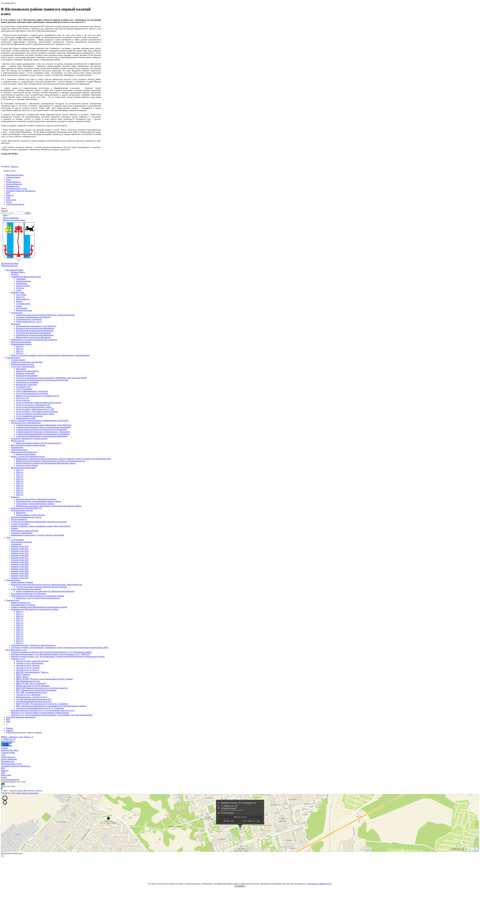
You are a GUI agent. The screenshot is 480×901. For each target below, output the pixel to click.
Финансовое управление (26, 384)
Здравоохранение (23, 281)
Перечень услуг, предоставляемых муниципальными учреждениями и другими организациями (51, 715)
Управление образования (26, 375)
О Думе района (17, 540)
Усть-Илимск (21, 308)
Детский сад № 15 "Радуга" (27, 670)
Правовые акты (12, 600)
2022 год (19, 486)
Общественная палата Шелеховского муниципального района (37, 596)
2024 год (19, 348)
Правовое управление (25, 373)
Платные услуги (18, 659)
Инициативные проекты (21, 344)
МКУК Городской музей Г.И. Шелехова (33, 686)
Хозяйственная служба (25, 418)
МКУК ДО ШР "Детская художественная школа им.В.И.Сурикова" (44, 679)
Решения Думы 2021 (19, 566)
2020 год (19, 481)
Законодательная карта (20, 602)
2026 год (19, 353)
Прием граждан (17, 441)
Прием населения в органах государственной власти (38, 443)
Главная (4, 748)
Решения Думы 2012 (19, 546)
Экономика (21, 279)
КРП (8, 719)
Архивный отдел (23, 387)
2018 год (19, 477)
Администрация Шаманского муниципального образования (41, 436)
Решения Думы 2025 (19, 575)
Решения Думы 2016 (19, 555)
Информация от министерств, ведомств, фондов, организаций (37, 535)
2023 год (19, 346)
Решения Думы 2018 (19, 560)
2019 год (19, 479)
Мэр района (21, 369)
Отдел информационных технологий (32, 391)
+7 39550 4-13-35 (8, 739)
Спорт (18, 290)
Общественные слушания (22, 582)
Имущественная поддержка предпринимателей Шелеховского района (46, 463)
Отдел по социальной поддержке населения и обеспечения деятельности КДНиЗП (51, 378)
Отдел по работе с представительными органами (37, 411)
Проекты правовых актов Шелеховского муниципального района (39, 607)
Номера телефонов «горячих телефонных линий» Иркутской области (40, 526)
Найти (28, 213)
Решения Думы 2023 (19, 571)
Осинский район (23, 304)
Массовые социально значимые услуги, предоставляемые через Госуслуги (42, 710)
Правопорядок (17, 447)
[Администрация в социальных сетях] (2, 784)
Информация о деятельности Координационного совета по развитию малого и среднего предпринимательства (63, 459)
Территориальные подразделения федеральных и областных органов (45, 315)
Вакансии (15, 497)
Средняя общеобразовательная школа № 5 (34, 701)
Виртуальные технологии (27, 793)
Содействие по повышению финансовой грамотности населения (38, 522)
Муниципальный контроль (22, 364)
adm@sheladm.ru (8, 741)
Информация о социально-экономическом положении (34, 339)
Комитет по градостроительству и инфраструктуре (37, 396)
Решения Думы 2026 (19, 578)
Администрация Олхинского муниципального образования (41, 429)
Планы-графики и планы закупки (30, 515)
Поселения (15, 324)
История (14, 274)
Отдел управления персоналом (29, 416)
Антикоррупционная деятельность (21, 717)
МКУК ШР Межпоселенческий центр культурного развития (42, 688)
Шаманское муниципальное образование (33, 337)
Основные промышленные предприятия (33, 317)
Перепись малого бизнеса (27, 465)
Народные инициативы (21, 342)
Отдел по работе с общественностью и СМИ (35, 409)
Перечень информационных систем (26, 517)
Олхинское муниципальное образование (33, 333)
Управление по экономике (27, 382)
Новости (14, 166)
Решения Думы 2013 (19, 549)
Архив (4, 777)
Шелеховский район (14, 270)
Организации (16, 313)
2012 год (19, 643)
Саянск (19, 306)
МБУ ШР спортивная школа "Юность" (32, 672)
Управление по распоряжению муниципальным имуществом (42, 380)
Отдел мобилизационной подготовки (32, 393)
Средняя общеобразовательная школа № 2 (34, 699)
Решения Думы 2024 (19, 573)
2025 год (19, 351)
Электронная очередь (10, 779)
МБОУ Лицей (22, 677)
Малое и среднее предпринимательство (28, 456)
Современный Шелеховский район (26, 277)
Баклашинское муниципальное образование (35, 331)
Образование (21, 283)
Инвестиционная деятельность (24, 452)
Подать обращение (19, 519)
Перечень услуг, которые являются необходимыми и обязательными (40, 713)
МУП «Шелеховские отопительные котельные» (36, 690)
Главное (14, 528)
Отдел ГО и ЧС (22, 398)
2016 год (19, 472)
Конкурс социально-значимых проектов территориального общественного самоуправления (50, 355)
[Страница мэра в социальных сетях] (1, 788)
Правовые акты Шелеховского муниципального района (35, 609)
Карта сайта (6, 775)
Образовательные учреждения (29, 319)
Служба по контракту (20, 524)
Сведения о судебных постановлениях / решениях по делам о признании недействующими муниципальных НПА (59, 647)
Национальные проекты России (24, 531)
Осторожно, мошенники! (21, 533)
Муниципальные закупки (22, 510)
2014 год (19, 638)
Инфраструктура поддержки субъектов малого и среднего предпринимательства (50, 461)
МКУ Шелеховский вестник (28, 681)
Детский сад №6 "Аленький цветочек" (32, 661)
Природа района (23, 286)
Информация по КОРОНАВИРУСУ (26, 508)
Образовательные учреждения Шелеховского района (38, 501)
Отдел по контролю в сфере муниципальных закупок (39, 402)
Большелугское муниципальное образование (35, 328)
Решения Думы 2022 (19, 569)
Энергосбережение (19, 450)
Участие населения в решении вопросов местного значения (41, 587)
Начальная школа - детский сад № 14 (31, 697)
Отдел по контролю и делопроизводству (33, 405)
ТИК (8, 722)
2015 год (19, 470)
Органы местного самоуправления (25, 423)
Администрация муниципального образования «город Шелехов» (44, 425)
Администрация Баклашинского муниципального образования (43, 434)
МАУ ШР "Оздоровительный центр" (32, 692)
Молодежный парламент (21, 542)
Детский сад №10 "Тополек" (28, 665)
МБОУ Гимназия (23, 674)
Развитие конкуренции (26, 454)
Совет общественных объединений (26, 589)
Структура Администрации (23, 366)
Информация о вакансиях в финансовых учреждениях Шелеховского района (49, 506)
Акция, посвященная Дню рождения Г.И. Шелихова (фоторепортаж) (45, 591)
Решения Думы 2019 (19, 562)
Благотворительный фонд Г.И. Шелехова (28, 593)
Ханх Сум (20, 297)
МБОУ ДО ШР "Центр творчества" (31, 683)
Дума (8, 537)
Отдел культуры (23, 400)
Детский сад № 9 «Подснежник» (30, 663)
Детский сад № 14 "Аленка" (28, 668)
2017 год (19, 474)
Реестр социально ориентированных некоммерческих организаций (39, 420)
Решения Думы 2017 (19, 558)
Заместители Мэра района (27, 371)
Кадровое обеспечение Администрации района (36, 499)
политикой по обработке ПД (319, 884)
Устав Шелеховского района (23, 605)
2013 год (19, 641)
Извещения (21, 513)
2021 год (19, 483)
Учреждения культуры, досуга (29, 322)
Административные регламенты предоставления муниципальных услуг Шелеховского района (51, 652)
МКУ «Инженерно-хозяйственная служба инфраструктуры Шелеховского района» (51, 706)
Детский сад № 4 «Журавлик (28, 695)
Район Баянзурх (23, 299)
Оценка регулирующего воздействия (26, 362)
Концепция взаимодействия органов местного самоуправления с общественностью (46, 584)
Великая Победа (18, 272)
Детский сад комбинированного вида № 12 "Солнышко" (40, 708)
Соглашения (16, 544)
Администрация (13, 357)
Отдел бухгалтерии (24, 389)
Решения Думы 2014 (19, 551)
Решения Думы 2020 (19, 564)
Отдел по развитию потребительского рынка (35, 414)
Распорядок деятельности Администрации (29, 438)
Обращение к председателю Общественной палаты (38, 598)
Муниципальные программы (23, 468)
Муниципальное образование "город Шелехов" (36, 326)
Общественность (13, 580)
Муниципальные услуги (16, 650)
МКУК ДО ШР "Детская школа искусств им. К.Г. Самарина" (42, 704)
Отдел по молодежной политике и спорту (34, 407)
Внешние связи (17, 292)
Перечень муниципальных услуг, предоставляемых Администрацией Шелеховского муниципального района (58, 656)
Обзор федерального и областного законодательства (33, 645)
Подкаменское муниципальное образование (35, 335)
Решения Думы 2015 (19, 553)
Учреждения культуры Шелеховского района (35, 504)
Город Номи (21, 295)
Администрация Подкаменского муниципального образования (43, 432)
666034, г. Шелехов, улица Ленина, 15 (17, 737)
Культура (20, 288)
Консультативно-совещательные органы (28, 445)
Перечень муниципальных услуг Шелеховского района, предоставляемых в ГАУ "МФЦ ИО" (50, 654)
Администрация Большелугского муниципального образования (43, 427)
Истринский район (24, 310)
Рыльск (19, 301)
